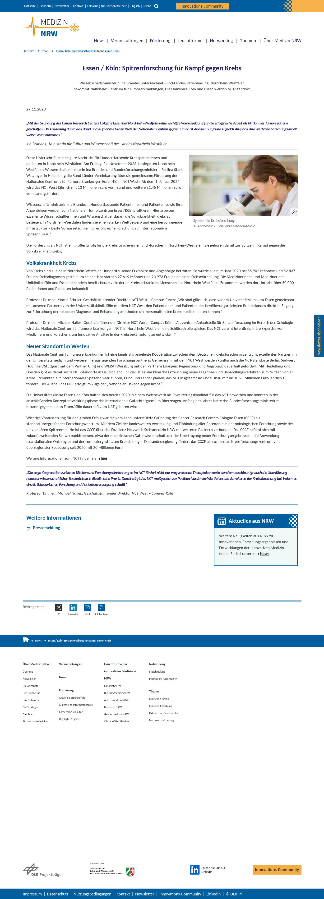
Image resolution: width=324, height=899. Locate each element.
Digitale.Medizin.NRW (117, 692)
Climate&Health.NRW (117, 721)
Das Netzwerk (31, 700)
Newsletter (62, 6)
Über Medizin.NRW (282, 40)
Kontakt (78, 6)
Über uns (28, 671)
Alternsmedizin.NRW (116, 700)
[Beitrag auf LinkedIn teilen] (73, 607)
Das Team (28, 714)
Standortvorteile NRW (35, 721)
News (99, 40)
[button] (101, 607)
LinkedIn (45, 6)
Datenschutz (57, 894)
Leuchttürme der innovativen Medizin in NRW (120, 671)
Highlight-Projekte (69, 718)
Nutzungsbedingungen (92, 894)
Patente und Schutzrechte (164, 713)
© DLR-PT (234, 894)
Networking (221, 40)
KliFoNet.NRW (112, 685)
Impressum (32, 894)
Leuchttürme (190, 40)
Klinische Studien (159, 698)
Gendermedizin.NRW (116, 714)
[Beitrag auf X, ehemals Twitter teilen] (58, 607)
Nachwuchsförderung (161, 720)
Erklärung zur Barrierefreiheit (107, 6)
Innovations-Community (202, 6)
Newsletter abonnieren (319, 335)
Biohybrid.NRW (113, 707)
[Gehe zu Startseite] (26, 640)
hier (104, 458)
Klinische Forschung (160, 705)
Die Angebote (30, 685)
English (135, 6)
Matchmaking (157, 671)
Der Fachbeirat (31, 692)
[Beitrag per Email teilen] (87, 607)
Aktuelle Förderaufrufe (72, 697)
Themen (248, 40)
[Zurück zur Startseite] (51, 26)
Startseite (29, 6)
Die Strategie (30, 707)
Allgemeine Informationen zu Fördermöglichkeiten (76, 708)
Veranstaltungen (127, 40)
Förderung (160, 40)
